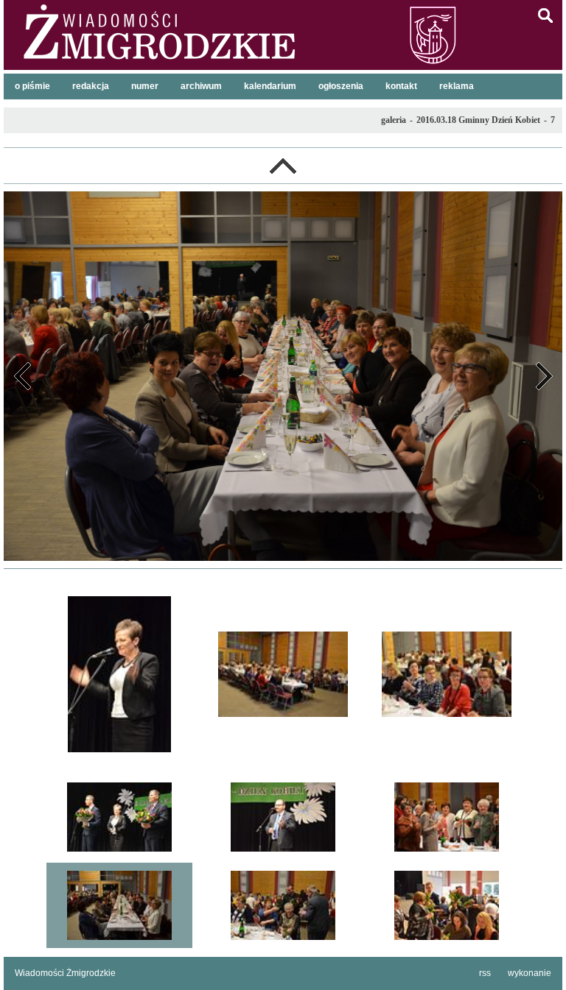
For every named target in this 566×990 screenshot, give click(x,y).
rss (485, 973)
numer (144, 86)
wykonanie (529, 973)
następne (543, 376)
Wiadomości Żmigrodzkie (65, 973)
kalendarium (270, 86)
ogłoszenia (340, 86)
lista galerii (283, 165)
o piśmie (32, 86)
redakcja (90, 86)
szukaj (545, 15)
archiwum (201, 86)
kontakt (401, 86)
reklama (456, 86)
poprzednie (22, 376)
